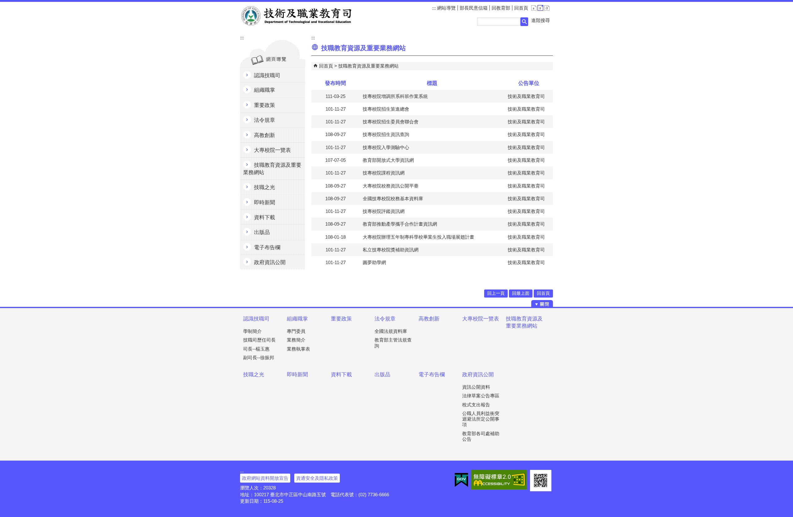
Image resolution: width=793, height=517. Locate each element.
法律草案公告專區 (480, 395)
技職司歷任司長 (259, 339)
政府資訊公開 (478, 375)
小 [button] (534, 8)
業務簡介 (296, 339)
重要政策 (341, 319)
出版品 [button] (262, 232)
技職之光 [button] (264, 187)
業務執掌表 (298, 348)
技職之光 (253, 375)
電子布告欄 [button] (267, 247)
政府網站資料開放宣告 (265, 478)
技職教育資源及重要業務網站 (368, 65)
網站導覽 (446, 8)
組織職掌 (297, 319)
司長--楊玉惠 (256, 348)
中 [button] (540, 8)
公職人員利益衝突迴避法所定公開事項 (480, 419)
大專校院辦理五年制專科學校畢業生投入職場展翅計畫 (418, 237)
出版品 (382, 375)
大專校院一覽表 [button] (272, 150)
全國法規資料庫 (391, 331)
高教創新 (429, 319)
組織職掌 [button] (264, 90)
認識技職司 (256, 319)
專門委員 (296, 331)
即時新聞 (297, 375)
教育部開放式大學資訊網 (388, 160)
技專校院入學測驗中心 (386, 147)
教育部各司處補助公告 (480, 436)
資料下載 (341, 375)
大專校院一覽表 (480, 319)
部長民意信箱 (474, 8)
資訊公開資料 (476, 387)
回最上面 (520, 293)
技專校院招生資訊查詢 (386, 134)
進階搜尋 (540, 20)
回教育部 (501, 8)
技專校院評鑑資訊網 (384, 211)
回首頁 (521, 8)
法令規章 (385, 319)
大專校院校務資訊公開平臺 (390, 185)
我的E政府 (461, 480)
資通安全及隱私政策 (317, 478)
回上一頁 (496, 293)
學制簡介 (252, 331)
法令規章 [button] (264, 120)
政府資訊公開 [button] (270, 262)
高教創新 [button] (264, 135)
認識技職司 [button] (267, 75)
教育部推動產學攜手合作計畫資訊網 (400, 224)
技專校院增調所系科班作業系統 (395, 96)
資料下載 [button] (264, 217)
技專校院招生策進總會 (386, 109)
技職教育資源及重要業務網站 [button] (272, 168)
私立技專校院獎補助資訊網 (390, 249)
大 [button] (547, 8)
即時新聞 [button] (264, 202)
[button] (524, 21)
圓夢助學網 (374, 262)
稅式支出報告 (476, 404)
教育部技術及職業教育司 (297, 16)
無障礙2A (499, 480)
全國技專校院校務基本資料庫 (393, 198)
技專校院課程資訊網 (384, 172)
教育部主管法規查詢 (393, 342)
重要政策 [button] (264, 105)
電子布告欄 (431, 375)
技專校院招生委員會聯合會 (390, 121)
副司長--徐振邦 (258, 357)
